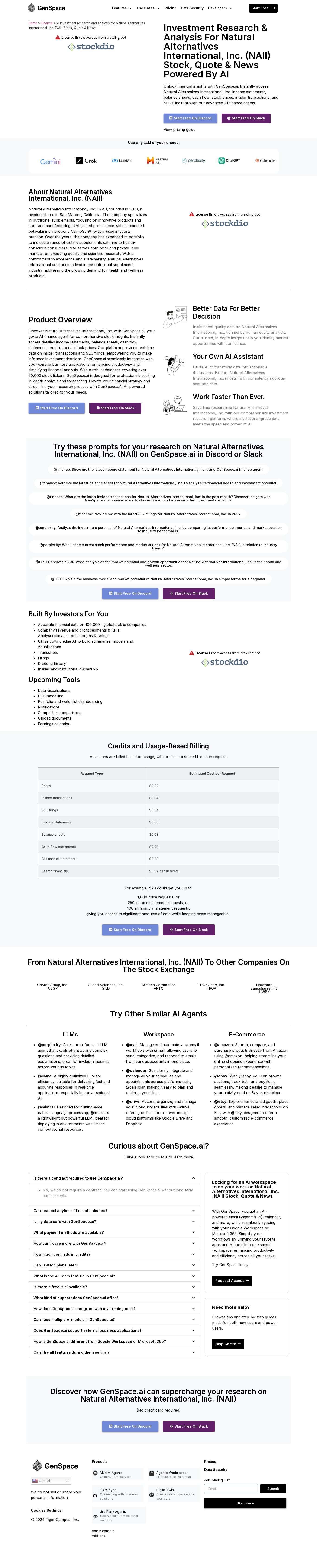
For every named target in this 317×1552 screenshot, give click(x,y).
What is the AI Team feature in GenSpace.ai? (74, 1276)
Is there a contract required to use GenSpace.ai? (78, 1178)
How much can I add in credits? (62, 1254)
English (44, 1480)
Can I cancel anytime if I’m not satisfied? (70, 1210)
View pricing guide (179, 129)
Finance (47, 23)
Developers (217, 8)
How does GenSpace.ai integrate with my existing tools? (84, 1308)
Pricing (170, 8)
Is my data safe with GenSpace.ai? (64, 1221)
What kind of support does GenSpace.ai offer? (75, 1297)
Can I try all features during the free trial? (71, 1352)
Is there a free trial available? (60, 1287)
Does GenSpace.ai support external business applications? (87, 1330)
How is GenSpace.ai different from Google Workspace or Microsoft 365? (99, 1341)
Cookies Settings (46, 1510)
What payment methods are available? (68, 1232)
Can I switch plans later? (55, 1265)
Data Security (192, 8)
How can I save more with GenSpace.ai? (69, 1243)
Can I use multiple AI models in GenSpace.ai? (74, 1319)
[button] (53, 986)
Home (33, 23)
